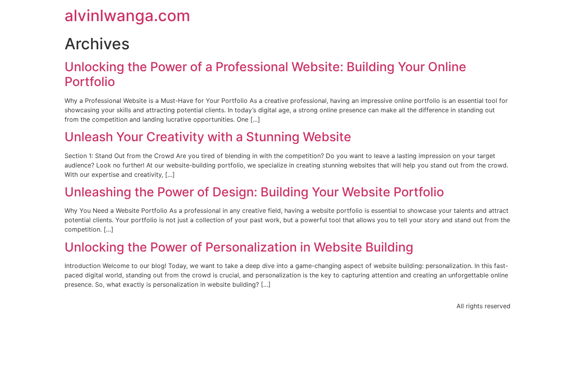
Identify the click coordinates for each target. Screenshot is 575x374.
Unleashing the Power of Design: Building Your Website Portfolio (254, 192)
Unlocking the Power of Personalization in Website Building (239, 247)
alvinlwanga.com (127, 15)
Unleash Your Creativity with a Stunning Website (208, 136)
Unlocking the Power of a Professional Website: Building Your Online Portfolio (265, 74)
